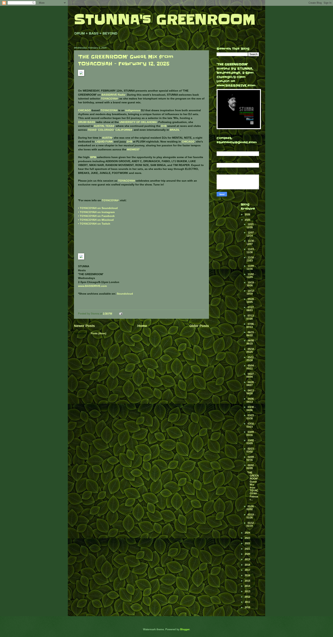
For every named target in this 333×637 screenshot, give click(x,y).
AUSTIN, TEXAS (104, 126)
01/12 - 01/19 (250, 524)
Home (142, 326)
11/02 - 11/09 (250, 276)
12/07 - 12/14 (250, 234)
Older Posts (199, 326)
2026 (248, 214)
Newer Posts (84, 326)
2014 (248, 586)
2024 (248, 532)
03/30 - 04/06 (250, 408)
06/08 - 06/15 (250, 342)
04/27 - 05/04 (250, 375)
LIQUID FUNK (104, 141)
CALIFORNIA (123, 129)
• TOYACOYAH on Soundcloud (98, 208)
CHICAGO (84, 110)
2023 (248, 538)
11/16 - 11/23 (250, 259)
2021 (248, 548)
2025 (248, 219)
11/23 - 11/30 (250, 251)
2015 (248, 580)
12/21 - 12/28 (250, 226)
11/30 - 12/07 (250, 242)
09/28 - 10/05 (250, 300)
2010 (248, 607)
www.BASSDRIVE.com (92, 286)
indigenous (132, 110)
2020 (248, 554)
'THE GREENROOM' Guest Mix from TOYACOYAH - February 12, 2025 (125, 60)
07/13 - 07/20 (250, 317)
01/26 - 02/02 (250, 508)
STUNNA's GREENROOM (165, 19)
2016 (248, 575)
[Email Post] (120, 313)
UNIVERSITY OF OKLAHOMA (138, 122)
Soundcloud (125, 293)
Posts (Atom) (98, 333)
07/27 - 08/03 (250, 309)
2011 (248, 602)
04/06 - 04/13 (250, 400)
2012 (248, 596)
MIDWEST (133, 149)
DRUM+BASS (86, 122)
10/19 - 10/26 (250, 284)
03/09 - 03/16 (250, 433)
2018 (248, 564)
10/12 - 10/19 (250, 292)
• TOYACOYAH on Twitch (94, 223)
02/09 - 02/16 (250, 458)
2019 (248, 559)
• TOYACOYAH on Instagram (96, 212)
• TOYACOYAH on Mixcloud (96, 219)
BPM (93, 157)
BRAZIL (175, 129)
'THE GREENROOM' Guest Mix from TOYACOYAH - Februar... (253, 486)
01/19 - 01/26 (250, 516)
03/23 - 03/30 (250, 417)
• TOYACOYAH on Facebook (96, 216)
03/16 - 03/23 (250, 425)
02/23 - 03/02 (250, 450)
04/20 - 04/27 (250, 384)
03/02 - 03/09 (250, 442)
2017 (248, 570)
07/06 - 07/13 (250, 325)
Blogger (184, 629)
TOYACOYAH (109, 98)
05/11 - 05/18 (250, 359)
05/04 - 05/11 (250, 367)
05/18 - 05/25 (250, 350)
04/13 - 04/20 (250, 392)
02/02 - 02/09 (250, 467)
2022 (248, 543)
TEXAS (92, 129)
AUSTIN (107, 137)
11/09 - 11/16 (250, 267)
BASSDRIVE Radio (113, 94)
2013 (248, 591)
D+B (163, 126)
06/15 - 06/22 (250, 334)
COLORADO (106, 129)
